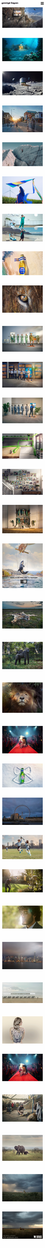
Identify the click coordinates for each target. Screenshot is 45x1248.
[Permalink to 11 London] (22, 118)
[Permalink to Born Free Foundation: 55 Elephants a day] (22, 992)
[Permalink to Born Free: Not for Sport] (22, 299)
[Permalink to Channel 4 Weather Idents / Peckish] (22, 880)
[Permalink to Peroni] (22, 263)
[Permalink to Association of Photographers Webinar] (22, 1225)
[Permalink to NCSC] (22, 16)
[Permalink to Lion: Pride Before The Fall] (22, 697)
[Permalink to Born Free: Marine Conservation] (22, 565)
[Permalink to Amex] (22, 227)
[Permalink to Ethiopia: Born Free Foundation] (22, 1108)
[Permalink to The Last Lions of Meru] (22, 1187)
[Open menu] (42, 3)
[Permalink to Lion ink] (22, 1030)
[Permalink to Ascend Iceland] (22, 154)
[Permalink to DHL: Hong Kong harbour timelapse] (22, 955)
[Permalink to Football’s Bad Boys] (22, 847)
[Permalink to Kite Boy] (22, 190)
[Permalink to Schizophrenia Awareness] (22, 917)
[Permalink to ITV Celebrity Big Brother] (22, 1067)
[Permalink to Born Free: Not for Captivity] (22, 655)
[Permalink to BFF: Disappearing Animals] (22, 1148)
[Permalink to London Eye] (22, 811)
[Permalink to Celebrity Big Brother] (22, 739)
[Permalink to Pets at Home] (22, 446)
